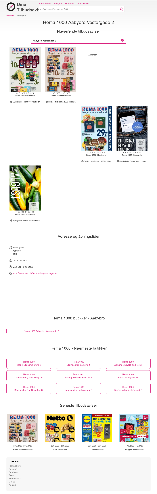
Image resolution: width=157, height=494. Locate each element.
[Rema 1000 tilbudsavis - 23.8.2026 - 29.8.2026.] (60, 69)
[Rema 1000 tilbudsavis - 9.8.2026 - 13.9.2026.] (132, 128)
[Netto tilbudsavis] (60, 428)
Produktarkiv (83, 3)
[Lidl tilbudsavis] (97, 428)
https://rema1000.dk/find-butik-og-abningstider (35, 273)
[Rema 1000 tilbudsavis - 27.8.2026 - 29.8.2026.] (96, 128)
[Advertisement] (114, 77)
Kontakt (12, 484)
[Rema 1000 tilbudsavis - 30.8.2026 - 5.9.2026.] (25, 69)
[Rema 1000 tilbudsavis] (22, 428)
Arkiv (11, 475)
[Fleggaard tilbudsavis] (134, 428)
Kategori (58, 3)
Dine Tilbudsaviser (31, 7)
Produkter (69, 3)
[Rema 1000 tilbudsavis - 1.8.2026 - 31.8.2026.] (25, 188)
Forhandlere (45, 3)
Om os (12, 481)
